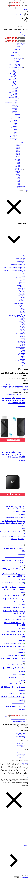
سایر (24, 302)
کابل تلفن (23, 327)
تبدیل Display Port (20, 278)
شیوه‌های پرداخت (21, 743)
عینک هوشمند (22, 309)
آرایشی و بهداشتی (21, 261)
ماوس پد (23, 351)
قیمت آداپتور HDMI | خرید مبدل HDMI (17, 379)
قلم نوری (23, 314)
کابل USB (23, 323)
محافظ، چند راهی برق (20, 354)
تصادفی (24, 389)
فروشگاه (23, 35)
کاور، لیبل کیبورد (21, 341)
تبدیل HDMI (22, 281)
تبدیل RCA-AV (22, 282)
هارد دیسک (22, 359)
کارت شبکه (22, 336)
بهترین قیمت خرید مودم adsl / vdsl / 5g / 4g (14, 270)
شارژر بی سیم (22, 305)
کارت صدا (23, 338)
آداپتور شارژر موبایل (20, 258)
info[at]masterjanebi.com (19, 722)
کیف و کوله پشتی (21, 345)
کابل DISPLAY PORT (20, 317)
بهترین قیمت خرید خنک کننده (18, 264)
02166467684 (21, 719)
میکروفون (23, 356)
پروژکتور (23, 275)
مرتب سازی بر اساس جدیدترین (14, 386)
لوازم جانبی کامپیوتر (20, 347)
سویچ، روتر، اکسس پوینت (19, 303)
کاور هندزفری (22, 339)
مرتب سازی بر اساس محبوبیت (21, 385)
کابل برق (23, 324)
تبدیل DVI (23, 279)
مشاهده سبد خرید (23, 877)
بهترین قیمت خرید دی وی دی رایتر (17, 266)
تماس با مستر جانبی (20, 733)
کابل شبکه (23, 330)
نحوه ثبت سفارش (21, 746)
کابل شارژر (22, 329)
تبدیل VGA (22, 287)
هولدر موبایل (22, 362)
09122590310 (14, 719)
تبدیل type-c (22, 284)
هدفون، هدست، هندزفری (19, 360)
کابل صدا (23, 332)
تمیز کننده (22, 291)
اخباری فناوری (22, 738)
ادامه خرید (17, 877)
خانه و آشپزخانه (21, 294)
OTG (24, 255)
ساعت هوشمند (21, 300)
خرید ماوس (22, 297)
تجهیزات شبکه (21, 288)
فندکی (21, 260)
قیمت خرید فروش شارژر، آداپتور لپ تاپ (15, 315)
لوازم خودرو (22, 348)
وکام (24, 363)
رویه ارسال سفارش (21, 745)
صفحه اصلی (22, 32)
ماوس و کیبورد (22, 353)
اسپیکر (23, 263)
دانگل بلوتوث (22, 299)
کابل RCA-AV (22, 321)
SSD (24, 257)
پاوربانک (21, 308)
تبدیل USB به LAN (21, 285)
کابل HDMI (22, 320)
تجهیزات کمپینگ (21, 290)
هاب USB (23, 357)
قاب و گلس (22, 312)
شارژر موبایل (22, 306)
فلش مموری (22, 311)
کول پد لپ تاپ (21, 342)
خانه (27, 190)
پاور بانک (23, 272)
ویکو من (23, 365)
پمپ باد (23, 276)
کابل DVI (23, 318)
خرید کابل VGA (21, 296)
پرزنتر (24, 273)
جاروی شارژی (22, 293)
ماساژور (23, 350)
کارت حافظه (22, 335)
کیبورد (23, 344)
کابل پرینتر (22, 326)
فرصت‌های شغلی (21, 735)
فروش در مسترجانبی (20, 736)
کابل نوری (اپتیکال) (20, 333)
